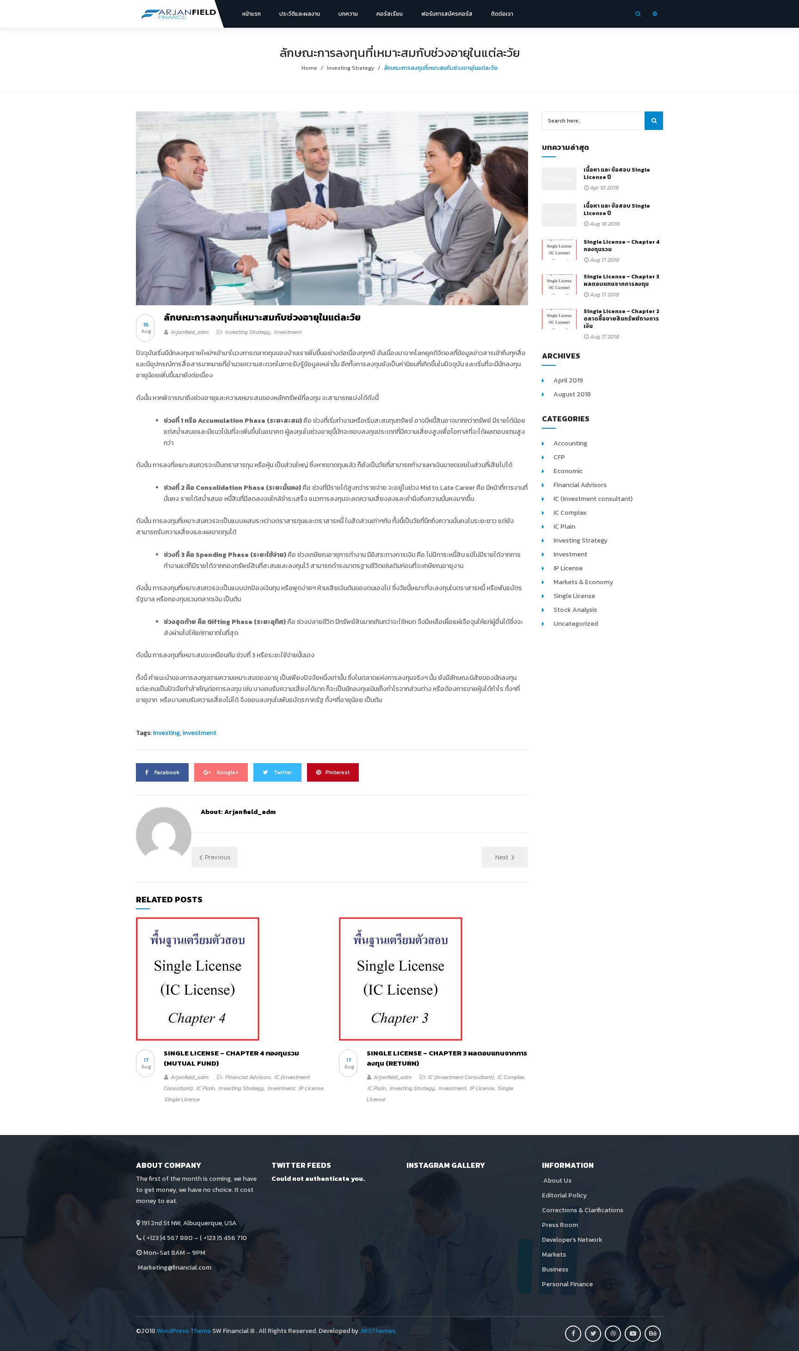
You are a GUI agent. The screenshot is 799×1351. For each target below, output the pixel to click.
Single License (182, 1099)
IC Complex (511, 1077)
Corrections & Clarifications (582, 1210)
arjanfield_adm (190, 332)
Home (309, 68)
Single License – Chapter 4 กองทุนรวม (622, 245)
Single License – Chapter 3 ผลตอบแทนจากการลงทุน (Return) (447, 1058)
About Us (557, 1180)
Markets (554, 1254)
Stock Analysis (575, 610)
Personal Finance (567, 1284)
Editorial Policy (564, 1195)
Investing (166, 733)
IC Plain (206, 1088)
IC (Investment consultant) (461, 1077)
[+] (230, 979)
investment (199, 733)
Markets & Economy (583, 582)
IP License (311, 1088)
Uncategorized (575, 624)
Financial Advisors (248, 1077)
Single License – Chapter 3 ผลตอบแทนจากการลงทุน (621, 280)
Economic (568, 471)
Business (555, 1269)
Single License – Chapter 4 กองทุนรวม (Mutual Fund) (231, 1058)
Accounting (570, 443)
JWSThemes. (378, 1331)
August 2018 (572, 394)
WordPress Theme (184, 1331)
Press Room (560, 1225)
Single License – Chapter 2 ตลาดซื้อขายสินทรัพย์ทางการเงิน (621, 318)
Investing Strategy (350, 68)
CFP (559, 457)
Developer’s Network (572, 1240)
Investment (287, 332)
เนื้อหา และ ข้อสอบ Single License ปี (617, 173)
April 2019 (568, 380)
